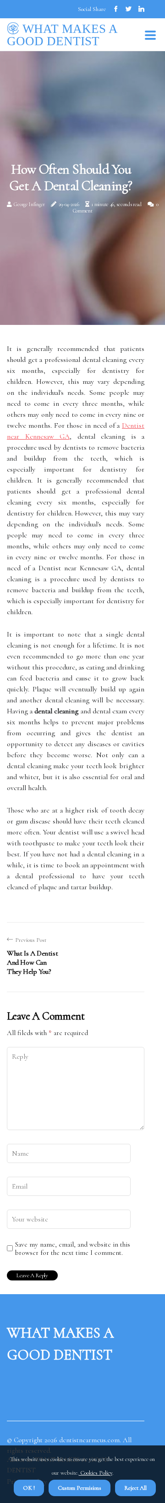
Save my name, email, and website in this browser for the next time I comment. (72, 1248)
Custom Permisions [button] (79, 1488)
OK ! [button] (29, 1488)
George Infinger (29, 204)
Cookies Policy (95, 1472)
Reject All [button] (135, 1488)
